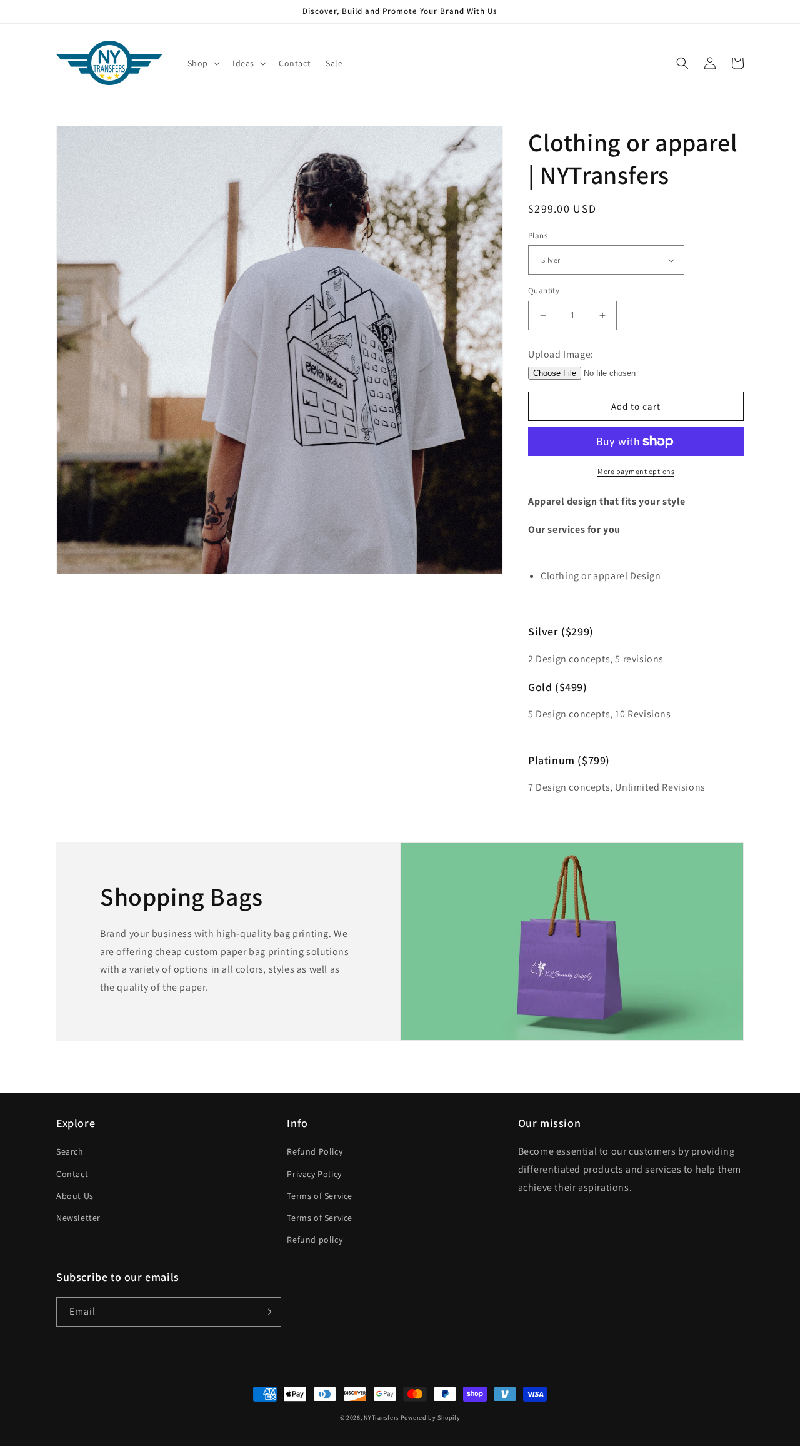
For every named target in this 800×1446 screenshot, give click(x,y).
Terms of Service (319, 1195)
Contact (72, 1174)
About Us (75, 1195)
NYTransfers (381, 1417)
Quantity (543, 290)
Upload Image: (561, 354)
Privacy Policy (314, 1174)
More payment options (636, 471)
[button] (202, 63)
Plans (538, 235)
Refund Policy (314, 1151)
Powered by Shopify (431, 1417)
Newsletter (78, 1217)
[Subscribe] (267, 1312)
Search (70, 1151)
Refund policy (314, 1239)
